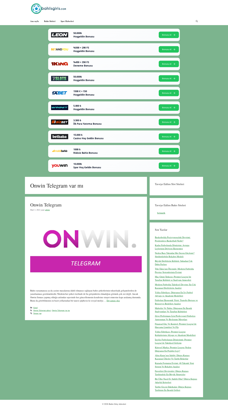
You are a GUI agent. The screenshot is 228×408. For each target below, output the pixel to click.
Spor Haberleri (67, 21)
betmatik (161, 212)
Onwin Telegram (45, 205)
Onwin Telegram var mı (61, 310)
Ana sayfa (34, 21)
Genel (35, 307)
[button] (196, 21)
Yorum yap (37, 313)
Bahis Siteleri (49, 21)
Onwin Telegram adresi (42, 310)
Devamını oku (113, 300)
